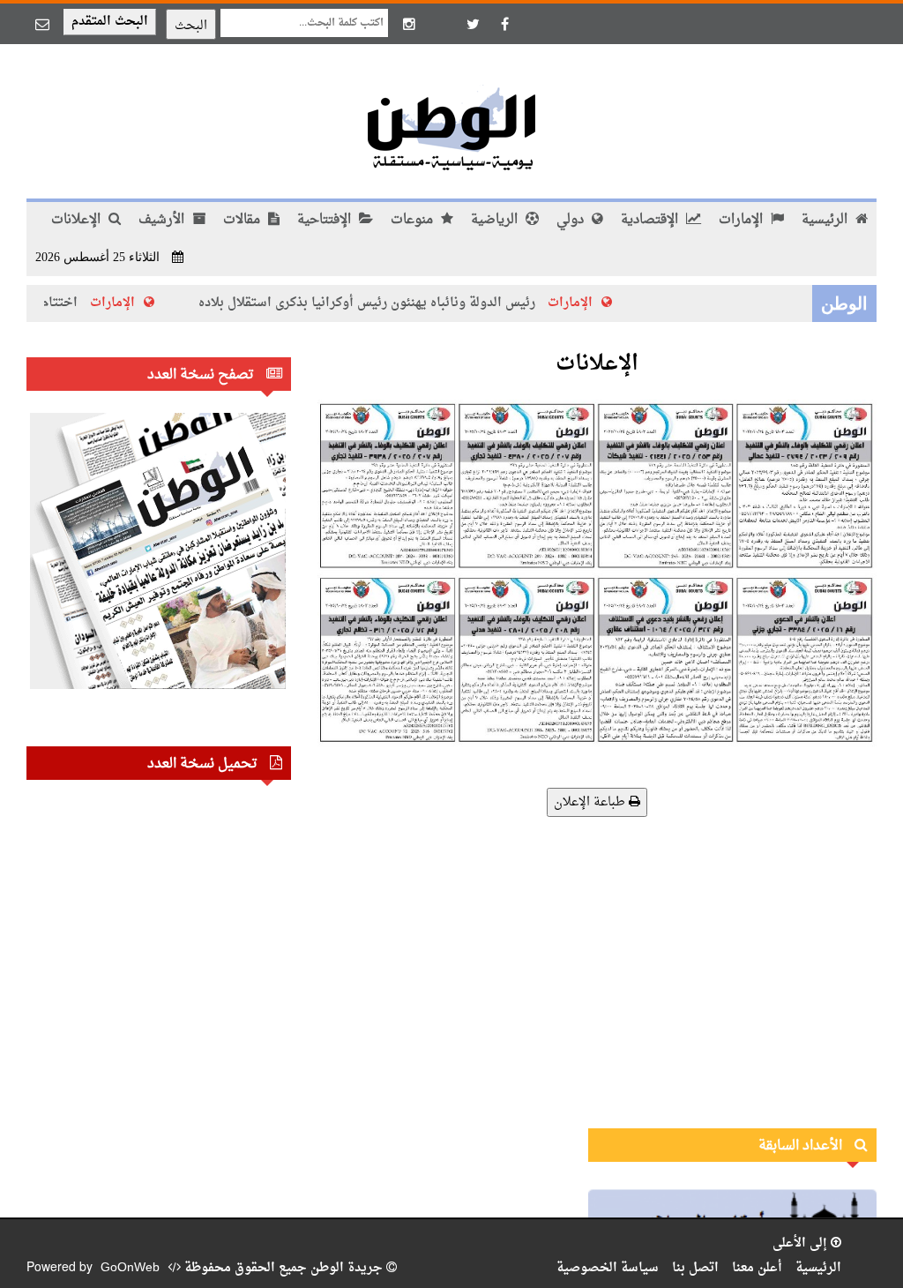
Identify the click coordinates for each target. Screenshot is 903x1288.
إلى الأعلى (801, 1243)
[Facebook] (504, 24)
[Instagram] (409, 24)
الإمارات (742, 220)
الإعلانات (77, 220)
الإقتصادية (651, 220)
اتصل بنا (695, 1268)
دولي (571, 220)
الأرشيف (163, 220)
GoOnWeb (130, 1268)
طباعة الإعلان (591, 802)
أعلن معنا (757, 1268)
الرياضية (496, 220)
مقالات (243, 220)
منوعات (414, 220)
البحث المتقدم (109, 22)
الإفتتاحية (325, 220)
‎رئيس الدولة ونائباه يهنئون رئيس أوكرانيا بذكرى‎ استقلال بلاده (387, 303)
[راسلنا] (42, 24)
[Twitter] (473, 24)
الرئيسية (826, 220)
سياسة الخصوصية (607, 1268)
